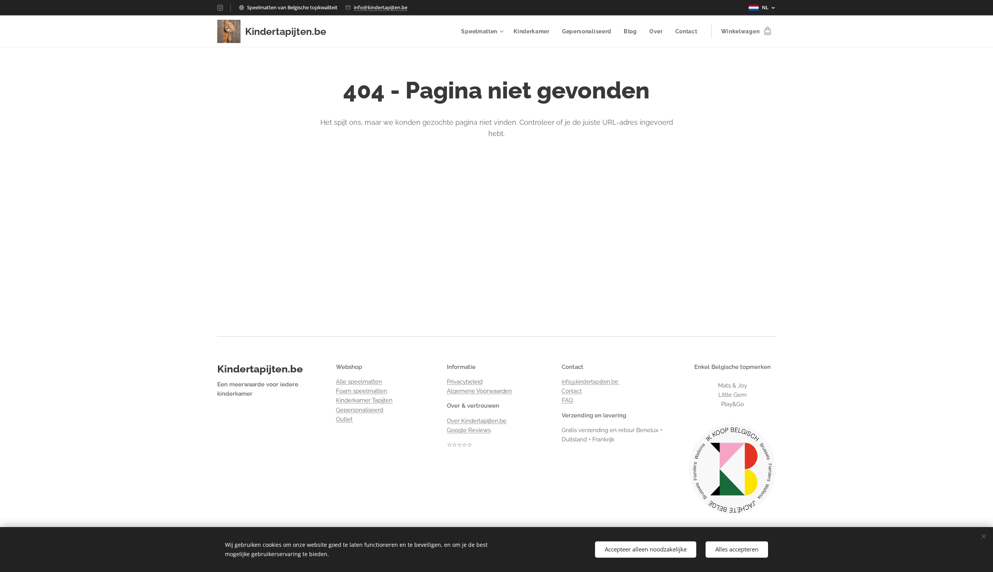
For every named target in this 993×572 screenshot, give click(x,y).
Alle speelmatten (359, 381)
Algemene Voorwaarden (479, 391)
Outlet (344, 419)
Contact (572, 391)
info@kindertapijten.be (380, 7)
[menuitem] (483, 31)
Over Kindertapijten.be (477, 420)
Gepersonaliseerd (359, 410)
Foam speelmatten (361, 391)
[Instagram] (220, 7)
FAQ (567, 400)
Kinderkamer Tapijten (364, 400)
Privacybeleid (465, 381)
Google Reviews (469, 430)
